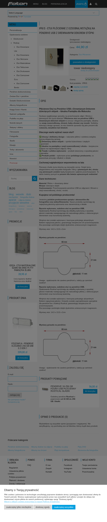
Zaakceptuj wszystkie (63, 507)
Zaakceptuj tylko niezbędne (18, 507)
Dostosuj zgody (43, 507)
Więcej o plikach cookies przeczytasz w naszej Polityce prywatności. (32, 502)
